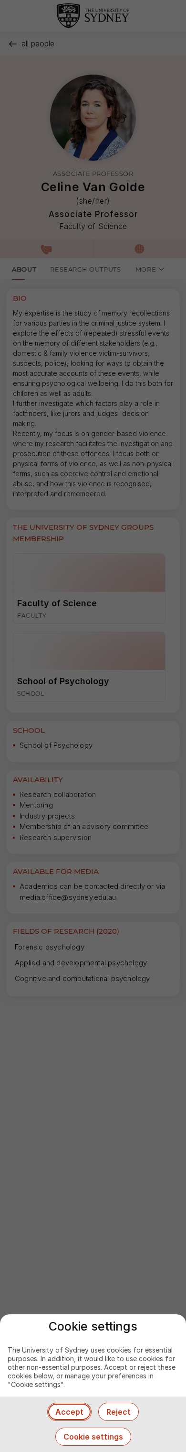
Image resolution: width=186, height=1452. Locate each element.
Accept (69, 1412)
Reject (118, 1412)
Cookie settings (93, 1436)
